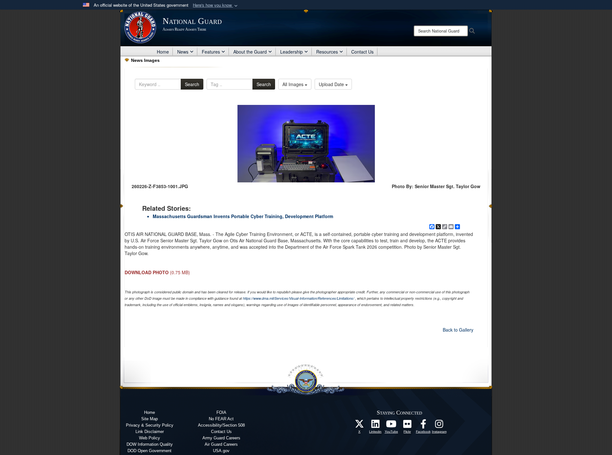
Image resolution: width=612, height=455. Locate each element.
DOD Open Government (149, 450)
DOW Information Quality (150, 444)
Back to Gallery (458, 330)
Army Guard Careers (221, 438)
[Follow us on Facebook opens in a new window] (423, 425)
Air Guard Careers (221, 444)
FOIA (221, 412)
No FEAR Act (221, 418)
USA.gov (221, 450)
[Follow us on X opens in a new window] (360, 425)
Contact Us (362, 51)
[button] (216, 5)
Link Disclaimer (149, 431)
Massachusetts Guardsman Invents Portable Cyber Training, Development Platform (243, 216)
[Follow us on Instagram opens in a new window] (439, 425)
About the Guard (250, 51)
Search (192, 84)
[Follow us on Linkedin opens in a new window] (375, 425)
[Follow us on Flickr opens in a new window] (407, 425)
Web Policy (149, 438)
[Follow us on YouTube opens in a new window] (391, 425)
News (182, 51)
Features (211, 51)
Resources (327, 51)
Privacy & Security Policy (149, 425)
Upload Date (332, 84)
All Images (293, 84)
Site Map (149, 418)
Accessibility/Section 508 (221, 425)
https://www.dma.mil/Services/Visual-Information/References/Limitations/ (298, 298)
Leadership (291, 51)
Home (163, 51)
